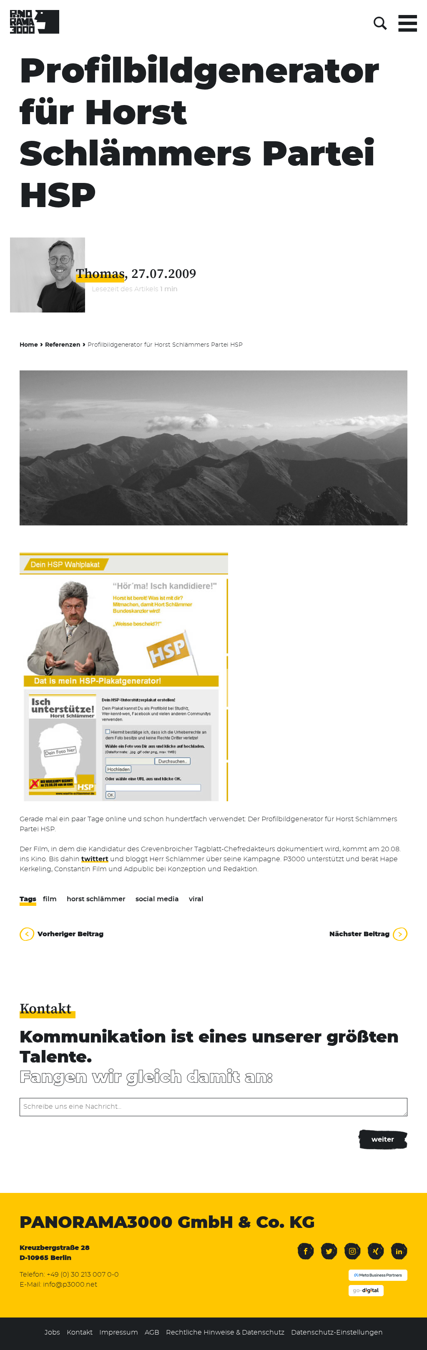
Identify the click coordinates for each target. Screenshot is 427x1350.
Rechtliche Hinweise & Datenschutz (225, 1332)
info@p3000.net (70, 1284)
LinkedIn (399, 1246)
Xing (374, 1246)
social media (157, 899)
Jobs (52, 1332)
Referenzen (62, 345)
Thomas (100, 274)
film (50, 899)
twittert (94, 859)
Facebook (305, 1246)
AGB (152, 1332)
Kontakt (80, 1332)
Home (29, 345)
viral (196, 899)
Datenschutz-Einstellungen (337, 1332)
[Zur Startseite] (34, 23)
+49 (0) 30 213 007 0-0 (83, 1274)
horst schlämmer (96, 899)
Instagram (352, 1246)
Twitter (329, 1246)
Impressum (118, 1332)
